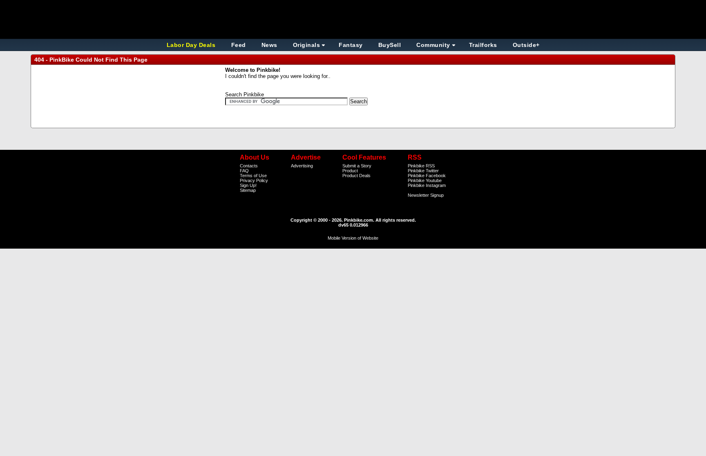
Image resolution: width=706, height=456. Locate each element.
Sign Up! (248, 185)
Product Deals (356, 175)
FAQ (244, 170)
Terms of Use (253, 175)
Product (350, 170)
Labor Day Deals (192, 45)
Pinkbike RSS (421, 165)
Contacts (249, 165)
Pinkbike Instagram (427, 185)
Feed (238, 45)
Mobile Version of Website (353, 238)
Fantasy (351, 45)
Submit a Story (356, 165)
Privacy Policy (254, 180)
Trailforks (483, 45)
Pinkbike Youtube (425, 180)
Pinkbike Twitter (423, 170)
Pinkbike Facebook (427, 175)
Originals (306, 45)
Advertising (302, 165)
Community (433, 45)
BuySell (389, 45)
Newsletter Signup (426, 195)
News (269, 45)
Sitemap (248, 190)
